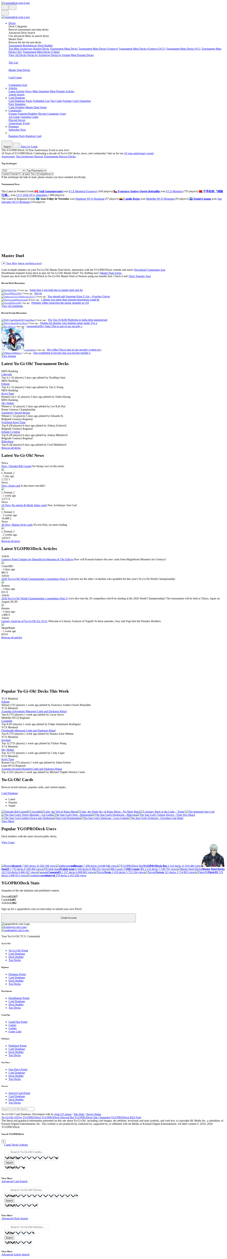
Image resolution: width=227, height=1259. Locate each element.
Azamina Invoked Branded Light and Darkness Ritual (31, 768)
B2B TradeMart (27, 320)
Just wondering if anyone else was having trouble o (61, 352)
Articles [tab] (23, 1144)
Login (34, 146)
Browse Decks (67, 156)
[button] (117, 28)
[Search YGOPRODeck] (12, 7)
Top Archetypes (25, 156)
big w (12, 326)
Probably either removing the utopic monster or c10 (60, 302)
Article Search (16, 94)
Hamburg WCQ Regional (89, 198)
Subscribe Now (17, 129)
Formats (67, 100)
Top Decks (15, 960)
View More (11, 263)
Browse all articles (11, 637)
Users (63, 113)
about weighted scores (30, 263)
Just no (38, 293)
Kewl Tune (7, 393)
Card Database (17, 100)
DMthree (17, 353)
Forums (13, 113)
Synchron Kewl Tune (13, 422)
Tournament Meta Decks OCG (183, 48)
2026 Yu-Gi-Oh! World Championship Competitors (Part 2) (34, 578)
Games (12, 1025)
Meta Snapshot (40, 91)
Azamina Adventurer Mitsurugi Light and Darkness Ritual (34, 711)
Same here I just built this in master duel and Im (56, 290)
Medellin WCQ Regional (160, 198)
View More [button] (7, 821)
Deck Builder (45, 45)
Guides (12, 1028)
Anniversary (8, 156)
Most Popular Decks (82, 55)
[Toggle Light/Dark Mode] (5, 7)
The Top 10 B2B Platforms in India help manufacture (77, 319)
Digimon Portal (17, 974)
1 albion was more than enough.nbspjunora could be (70, 299)
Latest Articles (16, 91)
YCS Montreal (174, 191)
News (28, 91)
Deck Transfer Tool (140, 276)
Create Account (69, 918)
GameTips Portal (18, 1021)
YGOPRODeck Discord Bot (57, 1117)
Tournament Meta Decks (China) (41, 51)
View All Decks (17, 55)
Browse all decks (11, 447)
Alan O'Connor (63, 1114)
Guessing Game (29, 116)
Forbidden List (41, 100)
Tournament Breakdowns (23, 45)
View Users (8, 842)
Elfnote (5, 383)
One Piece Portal (18, 1069)
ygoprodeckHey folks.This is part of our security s (54, 326)
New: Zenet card (10, 485)
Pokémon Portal (17, 1045)
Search (9, 1162)
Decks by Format (60, 55)
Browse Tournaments (46, 156)
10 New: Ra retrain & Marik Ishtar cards (24, 505)
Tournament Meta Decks (64, 48)
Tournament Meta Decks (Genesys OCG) (142, 48)
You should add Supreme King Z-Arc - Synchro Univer (79, 296)
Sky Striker (7, 403)
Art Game (14, 116)
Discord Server (17, 120)
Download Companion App (149, 269)
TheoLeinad (22, 299)
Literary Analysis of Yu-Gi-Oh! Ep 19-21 (24, 621)
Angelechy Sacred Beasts (15, 412)
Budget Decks (41, 48)
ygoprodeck (30, 350)
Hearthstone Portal (19, 998)
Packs (29, 100)
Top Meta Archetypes (21, 48)
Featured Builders (28, 113)
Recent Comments (48, 113)
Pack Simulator (17, 104)
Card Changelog (81, 100)
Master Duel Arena (36, 107)
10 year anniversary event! (139, 153)
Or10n (13, 290)
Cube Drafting (17, 107)
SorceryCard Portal (19, 1093)
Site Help (79, 1114)
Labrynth (6, 374)
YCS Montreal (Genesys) (83, 191)
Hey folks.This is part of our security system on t (74, 349)
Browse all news (10, 541)
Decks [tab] (15, 1144)
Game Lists (15, 1031)
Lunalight (6, 720)
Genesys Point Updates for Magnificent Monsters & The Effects (37, 559)
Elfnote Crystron (10, 431)
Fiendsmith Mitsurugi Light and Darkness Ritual (28, 730)
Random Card (33, 136)
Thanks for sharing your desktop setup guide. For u (68, 323)
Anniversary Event (19, 123)
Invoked (6, 740)
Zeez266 (17, 293)
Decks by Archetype (38, 55)
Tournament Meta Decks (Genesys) (98, 48)
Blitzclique (7, 441)
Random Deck (17, 136)
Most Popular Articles (62, 91)
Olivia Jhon (21, 323)
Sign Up (25, 146)
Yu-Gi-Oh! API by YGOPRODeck (21, 1117)
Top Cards (56, 100)
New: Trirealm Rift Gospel (16, 466)
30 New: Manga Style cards (17, 524)
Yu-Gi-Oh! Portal (18, 950)
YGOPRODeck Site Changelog (92, 1117)
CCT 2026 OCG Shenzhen (31, 195)
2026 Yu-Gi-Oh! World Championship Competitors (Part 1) (34, 598)
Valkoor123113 (27, 296)
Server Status (93, 1114)
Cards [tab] (7, 1144)
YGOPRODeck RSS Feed (126, 1117)
